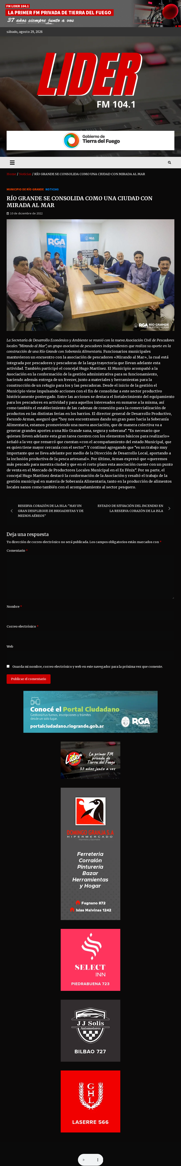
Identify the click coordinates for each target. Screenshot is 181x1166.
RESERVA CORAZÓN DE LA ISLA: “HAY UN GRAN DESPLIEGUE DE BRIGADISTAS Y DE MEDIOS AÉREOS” (50, 511)
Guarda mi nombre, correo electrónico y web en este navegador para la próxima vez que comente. (87, 667)
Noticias (52, 189)
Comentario (17, 551)
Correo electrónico (23, 626)
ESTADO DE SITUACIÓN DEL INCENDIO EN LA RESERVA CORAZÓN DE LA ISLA (130, 508)
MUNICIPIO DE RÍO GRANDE (25, 189)
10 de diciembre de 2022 (26, 213)
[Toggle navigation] (12, 162)
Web (10, 647)
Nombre (14, 607)
